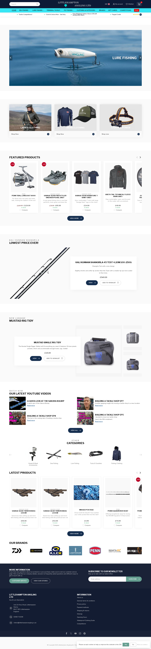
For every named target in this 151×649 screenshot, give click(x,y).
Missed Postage (86, 510)
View (91, 283)
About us (80, 597)
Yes (126, 645)
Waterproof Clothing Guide (86, 620)
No (133, 645)
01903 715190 (18, 617)
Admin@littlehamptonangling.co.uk (25, 623)
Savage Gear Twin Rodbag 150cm (23, 512)
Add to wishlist (109, 283)
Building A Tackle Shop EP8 (41, 416)
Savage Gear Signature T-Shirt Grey (86, 196)
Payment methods (83, 607)
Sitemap (79, 614)
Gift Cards (112, 10)
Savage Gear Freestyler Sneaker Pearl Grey (55, 196)
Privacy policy (81, 604)
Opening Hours (82, 617)
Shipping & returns (83, 611)
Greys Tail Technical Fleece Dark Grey (118, 195)
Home (14, 10)
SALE (136, 10)
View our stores (41, 581)
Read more (31, 406)
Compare (25, 210)
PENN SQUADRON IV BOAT (118, 511)
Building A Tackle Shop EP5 (109, 415)
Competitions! (81, 624)
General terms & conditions (86, 601)
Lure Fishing (37, 10)
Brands (102, 10)
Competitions (125, 10)
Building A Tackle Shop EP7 (109, 401)
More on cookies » (142, 644)
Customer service (19, 581)
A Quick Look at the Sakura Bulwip (45, 401)
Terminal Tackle (53, 10)
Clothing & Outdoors (86, 10)
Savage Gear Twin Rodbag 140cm (55, 512)
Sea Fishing (23, 10)
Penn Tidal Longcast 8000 (24, 196)
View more (74, 218)
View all (74, 430)
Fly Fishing (68, 10)
